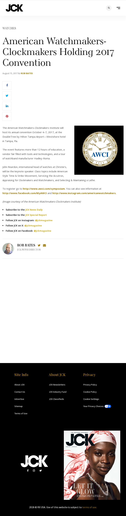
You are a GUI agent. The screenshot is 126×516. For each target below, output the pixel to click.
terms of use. (89, 507)
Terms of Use (20, 413)
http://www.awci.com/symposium (44, 188)
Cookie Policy (90, 391)
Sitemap (18, 406)
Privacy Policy (90, 384)
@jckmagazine (43, 220)
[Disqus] (63, 304)
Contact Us (19, 391)
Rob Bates (27, 73)
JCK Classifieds (56, 399)
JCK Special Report (36, 214)
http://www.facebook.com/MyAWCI (24, 193)
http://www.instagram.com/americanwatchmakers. (84, 193)
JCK (14, 8)
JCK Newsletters (57, 384)
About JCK (19, 384)
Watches (9, 28)
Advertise (19, 399)
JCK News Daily (34, 209)
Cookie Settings (91, 399)
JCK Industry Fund (57, 391)
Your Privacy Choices (93, 406)
